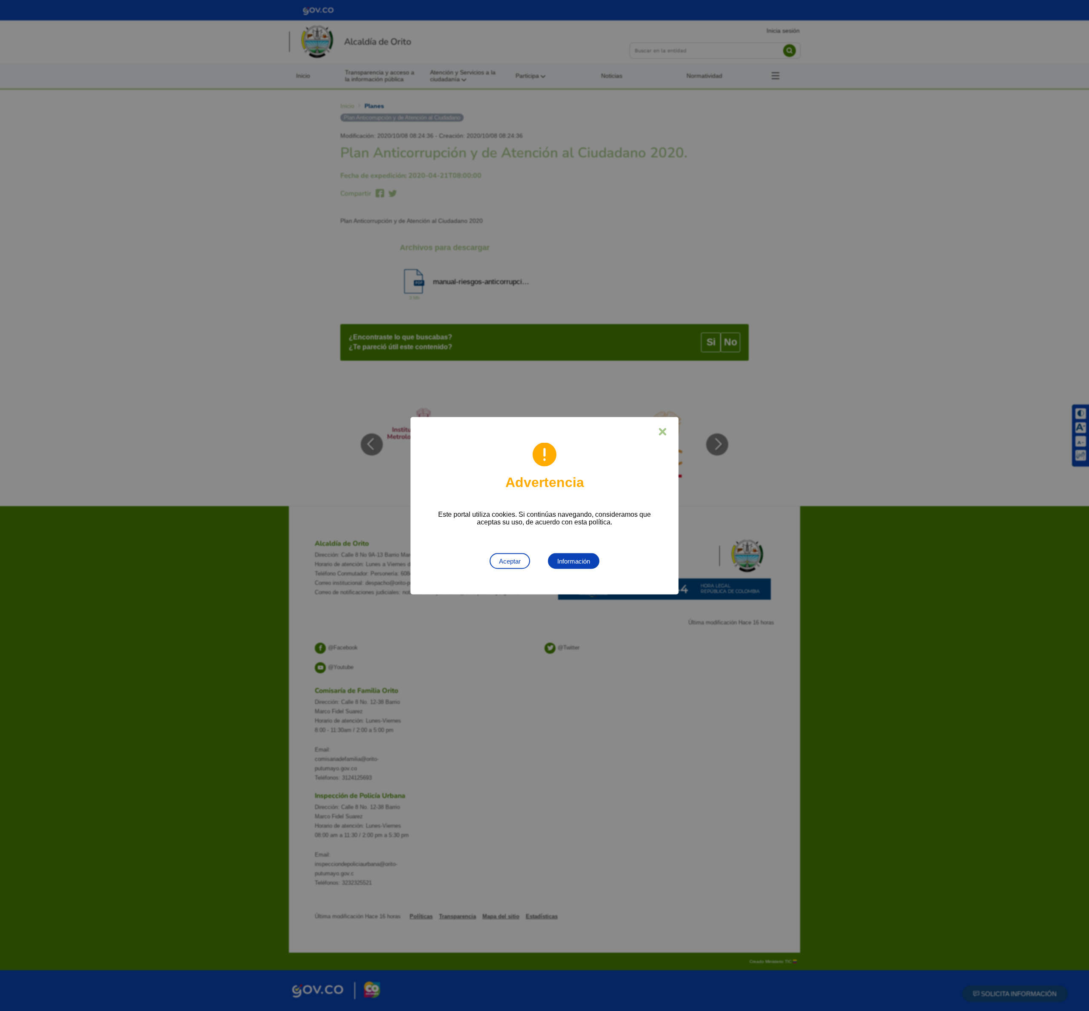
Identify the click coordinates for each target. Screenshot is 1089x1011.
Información (573, 560)
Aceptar (510, 560)
